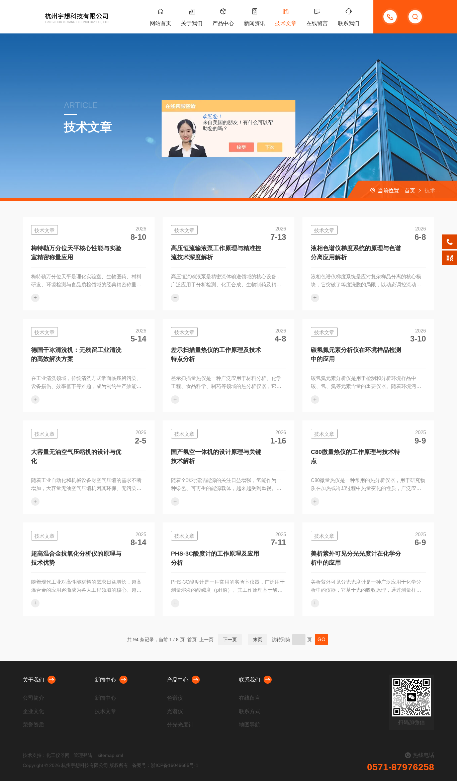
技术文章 (285, 23)
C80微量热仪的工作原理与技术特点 (355, 456)
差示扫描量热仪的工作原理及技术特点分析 (216, 354)
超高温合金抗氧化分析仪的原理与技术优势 (76, 558)
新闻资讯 (254, 23)
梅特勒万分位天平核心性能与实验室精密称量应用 (76, 253)
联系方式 (249, 711)
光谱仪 (175, 711)
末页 (257, 639)
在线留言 (317, 23)
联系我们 (348, 23)
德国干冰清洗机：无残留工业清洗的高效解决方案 (76, 354)
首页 (409, 190)
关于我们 (191, 23)
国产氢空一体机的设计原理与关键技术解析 (216, 456)
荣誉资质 (33, 724)
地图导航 (249, 724)
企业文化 (33, 711)
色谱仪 (175, 698)
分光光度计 (180, 724)
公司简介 (33, 698)
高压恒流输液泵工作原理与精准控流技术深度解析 (216, 253)
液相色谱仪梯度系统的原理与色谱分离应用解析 (356, 253)
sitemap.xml (110, 755)
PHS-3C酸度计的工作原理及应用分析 (215, 558)
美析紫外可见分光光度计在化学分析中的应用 (356, 558)
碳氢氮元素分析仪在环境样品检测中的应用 (356, 354)
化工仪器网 (58, 755)
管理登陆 (83, 755)
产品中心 (223, 23)
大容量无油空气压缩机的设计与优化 (76, 456)
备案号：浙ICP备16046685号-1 (165, 765)
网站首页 (160, 23)
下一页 (230, 639)
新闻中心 (105, 680)
